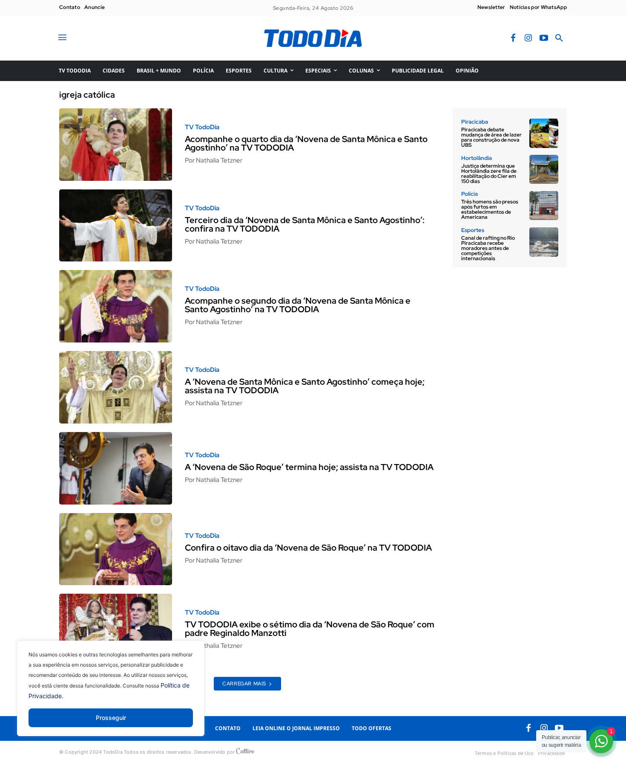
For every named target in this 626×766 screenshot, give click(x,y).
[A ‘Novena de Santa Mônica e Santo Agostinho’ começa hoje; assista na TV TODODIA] (115, 387)
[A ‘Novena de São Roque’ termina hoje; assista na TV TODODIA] (115, 468)
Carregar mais (244, 683)
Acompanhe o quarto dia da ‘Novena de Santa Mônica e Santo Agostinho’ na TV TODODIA (306, 143)
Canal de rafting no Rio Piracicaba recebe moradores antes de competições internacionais (488, 248)
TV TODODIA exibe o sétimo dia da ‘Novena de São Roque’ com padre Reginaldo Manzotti (309, 628)
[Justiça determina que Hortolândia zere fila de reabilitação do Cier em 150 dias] (543, 169)
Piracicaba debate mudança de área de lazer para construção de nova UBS (491, 137)
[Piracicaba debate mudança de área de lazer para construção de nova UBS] (543, 133)
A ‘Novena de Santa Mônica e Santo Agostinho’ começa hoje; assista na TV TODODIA (305, 386)
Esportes (472, 230)
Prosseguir (111, 717)
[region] (110, 695)
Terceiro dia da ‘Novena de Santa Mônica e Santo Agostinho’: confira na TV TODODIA (305, 224)
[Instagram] (528, 38)
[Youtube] (543, 38)
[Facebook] (513, 38)
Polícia (469, 194)
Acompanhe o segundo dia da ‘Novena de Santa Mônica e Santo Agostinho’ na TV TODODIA (298, 305)
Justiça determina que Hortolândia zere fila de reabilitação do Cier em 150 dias (489, 173)
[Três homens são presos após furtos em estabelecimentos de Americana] (543, 205)
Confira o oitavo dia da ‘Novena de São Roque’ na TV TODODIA (308, 547)
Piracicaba (474, 122)
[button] (559, 38)
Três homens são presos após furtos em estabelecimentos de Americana (489, 209)
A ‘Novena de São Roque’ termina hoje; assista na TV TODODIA (309, 467)
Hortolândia (476, 158)
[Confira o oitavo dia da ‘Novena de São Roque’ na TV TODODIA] (115, 549)
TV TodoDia (202, 127)
